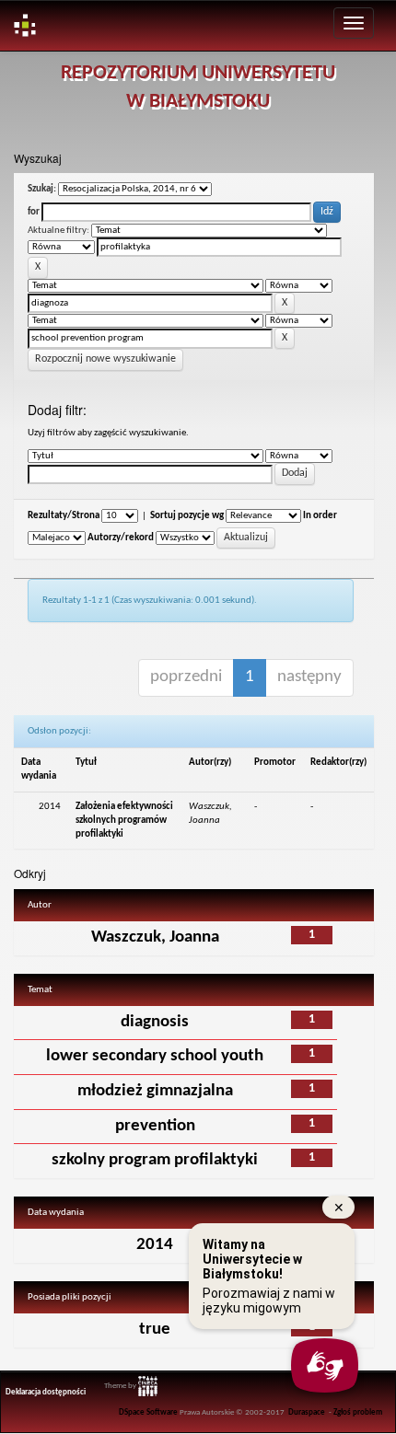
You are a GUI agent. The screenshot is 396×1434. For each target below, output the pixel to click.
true (154, 1329)
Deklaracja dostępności (46, 1392)
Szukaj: (42, 189)
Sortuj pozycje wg (187, 516)
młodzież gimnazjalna (155, 1091)
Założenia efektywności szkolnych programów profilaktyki (124, 820)
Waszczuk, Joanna (155, 937)
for (34, 212)
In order (320, 516)
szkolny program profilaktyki (155, 1160)
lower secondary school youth (154, 1056)
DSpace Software (148, 1413)
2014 (154, 1245)
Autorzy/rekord (120, 538)
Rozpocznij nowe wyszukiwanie (105, 358)
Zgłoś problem (357, 1413)
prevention (155, 1126)
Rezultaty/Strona (63, 516)
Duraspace (306, 1413)
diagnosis (155, 1022)
